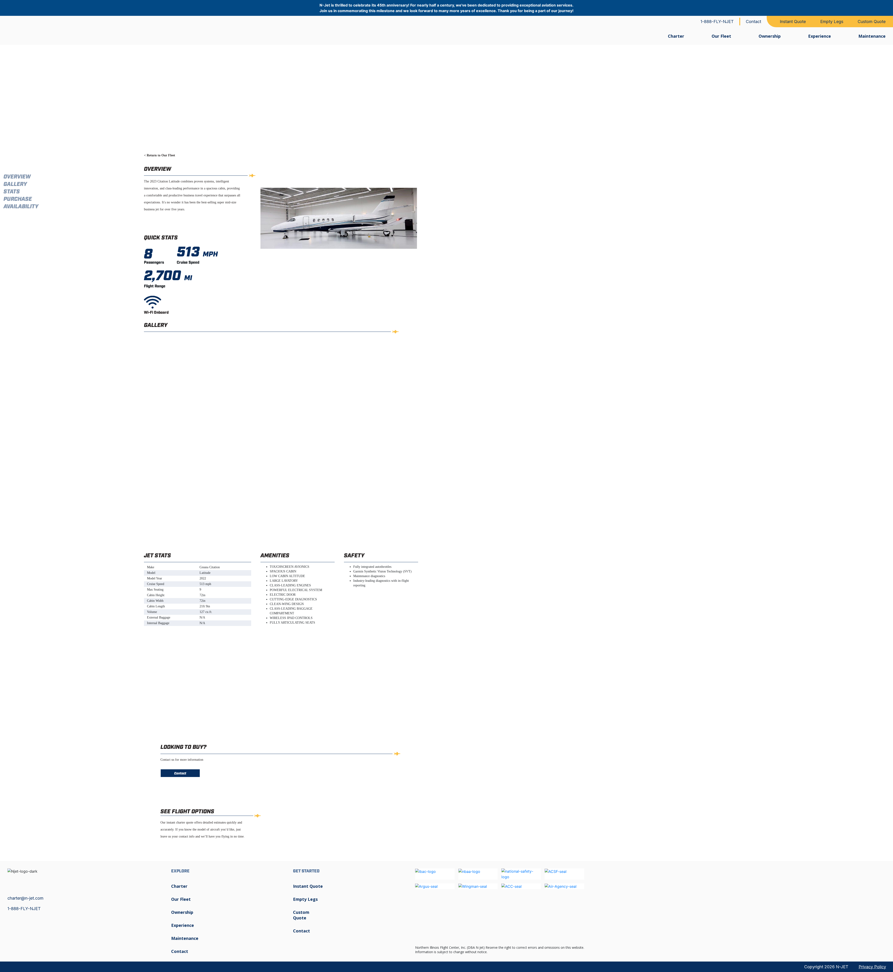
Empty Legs (831, 21)
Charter (676, 36)
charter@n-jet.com (25, 898)
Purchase (17, 199)
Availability (20, 207)
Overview (17, 177)
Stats (11, 192)
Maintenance (872, 36)
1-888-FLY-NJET (717, 21)
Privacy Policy (872, 966)
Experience (819, 36)
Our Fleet (721, 36)
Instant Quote (793, 21)
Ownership (770, 36)
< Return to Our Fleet (159, 155)
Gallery (15, 184)
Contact (753, 21)
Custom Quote (872, 21)
